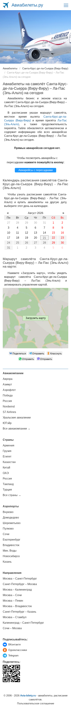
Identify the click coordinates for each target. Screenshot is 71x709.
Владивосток (11, 545)
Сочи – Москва (12, 628)
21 (44, 237)
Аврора (7, 378)
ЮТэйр (7, 423)
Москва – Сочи (12, 595)
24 (8, 242)
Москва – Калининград (17, 589)
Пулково (8, 528)
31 (8, 247)
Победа (8, 395)
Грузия (7, 451)
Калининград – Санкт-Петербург (23, 622)
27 (35, 242)
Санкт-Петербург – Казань (19, 611)
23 (62, 237)
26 (26, 242)
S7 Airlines (9, 412)
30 (62, 242)
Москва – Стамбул (14, 617)
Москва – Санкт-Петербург (20, 578)
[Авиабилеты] (6, 5)
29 (53, 242)
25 (17, 242)
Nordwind (9, 406)
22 (53, 237)
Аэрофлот (9, 389)
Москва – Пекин (13, 600)
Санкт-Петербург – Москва (20, 584)
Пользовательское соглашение (35, 703)
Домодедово (11, 517)
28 (44, 242)
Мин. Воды (10, 550)
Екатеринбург (11, 539)
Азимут (7, 384)
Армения (8, 445)
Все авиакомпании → (16, 428)
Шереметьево (12, 523)
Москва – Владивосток (17, 606)
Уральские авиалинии (17, 417)
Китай (6, 467)
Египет (7, 456)
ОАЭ (6, 473)
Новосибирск (11, 556)
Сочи (6, 534)
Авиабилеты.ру (27, 5)
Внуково (8, 512)
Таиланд (8, 484)
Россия (7, 401)
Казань (7, 561)
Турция (7, 489)
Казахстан (9, 462)
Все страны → (12, 495)
